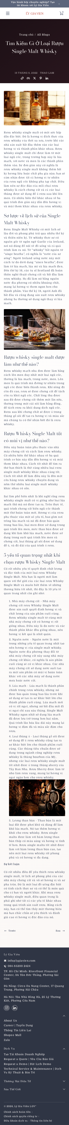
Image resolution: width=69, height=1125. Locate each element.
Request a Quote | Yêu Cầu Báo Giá (29, 1059)
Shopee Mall (12, 1035)
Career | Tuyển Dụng (18, 1025)
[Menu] (8, 13)
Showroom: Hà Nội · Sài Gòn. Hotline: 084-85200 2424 (34, 4)
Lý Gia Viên (21, 1106)
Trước (12, 930)
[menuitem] (34, 1021)
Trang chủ (26, 34)
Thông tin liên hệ (41, 1121)
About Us (10, 1020)
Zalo (7, 1040)
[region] (34, 4)
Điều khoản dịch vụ (16, 1121)
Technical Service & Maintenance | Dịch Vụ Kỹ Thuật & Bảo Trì (33, 1070)
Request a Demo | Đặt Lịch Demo (27, 1064)
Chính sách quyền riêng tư (20, 1116)
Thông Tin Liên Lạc (17, 1030)
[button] (61, 13)
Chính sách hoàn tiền (17, 1112)
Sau (58, 930)
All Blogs (43, 34)
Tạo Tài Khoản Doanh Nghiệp (24, 1054)
